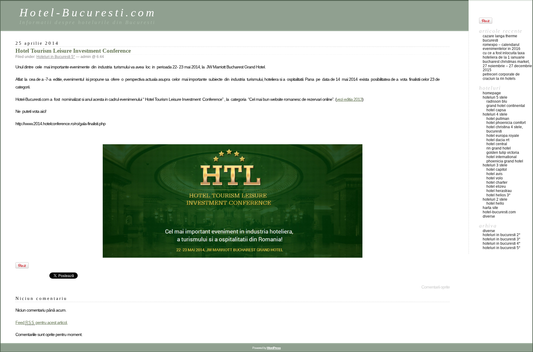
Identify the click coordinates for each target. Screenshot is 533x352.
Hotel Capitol (496, 169)
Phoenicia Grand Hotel (504, 161)
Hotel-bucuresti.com (499, 212)
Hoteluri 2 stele (495, 199)
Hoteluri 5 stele (495, 97)
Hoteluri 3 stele (495, 165)
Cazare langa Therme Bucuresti (500, 38)
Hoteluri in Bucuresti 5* (55, 57)
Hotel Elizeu (496, 186)
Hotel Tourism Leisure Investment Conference (73, 50)
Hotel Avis (494, 174)
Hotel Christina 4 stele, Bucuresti (504, 129)
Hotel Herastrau (499, 191)
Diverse (489, 216)
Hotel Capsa (496, 110)
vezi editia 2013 (349, 99)
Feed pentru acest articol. (41, 322)
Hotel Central (496, 144)
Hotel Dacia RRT (497, 140)
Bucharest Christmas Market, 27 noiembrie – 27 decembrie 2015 (507, 65)
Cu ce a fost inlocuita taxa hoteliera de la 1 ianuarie (504, 55)
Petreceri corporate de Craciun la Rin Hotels (501, 76)
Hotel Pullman (497, 119)
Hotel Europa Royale (502, 135)
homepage (492, 93)
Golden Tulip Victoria (502, 152)
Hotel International (501, 157)
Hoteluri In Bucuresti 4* (501, 243)
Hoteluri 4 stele (495, 114)
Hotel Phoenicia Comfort (506, 123)
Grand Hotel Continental (505, 106)
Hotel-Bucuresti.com (88, 12)
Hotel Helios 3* (498, 195)
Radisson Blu (496, 101)
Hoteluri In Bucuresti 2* (501, 235)
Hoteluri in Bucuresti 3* (501, 239)
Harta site (490, 208)
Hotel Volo (494, 178)
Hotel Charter (496, 182)
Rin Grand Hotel (498, 148)
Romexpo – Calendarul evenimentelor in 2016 (501, 47)
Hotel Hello (495, 203)
